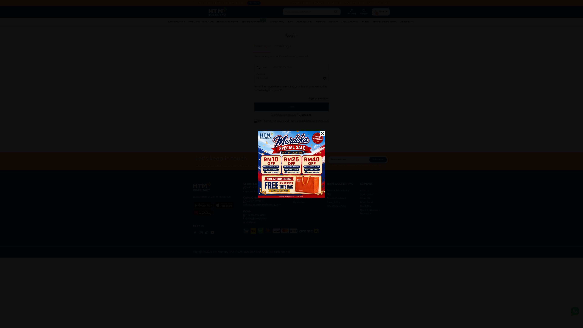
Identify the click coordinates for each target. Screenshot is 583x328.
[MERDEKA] (291, 164)
